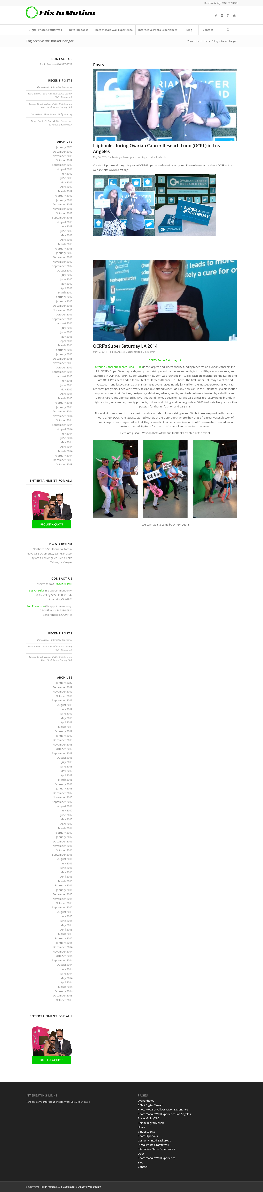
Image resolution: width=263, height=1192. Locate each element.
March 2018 (65, 244)
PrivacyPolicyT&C (148, 1118)
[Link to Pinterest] (228, 15)
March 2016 (65, 345)
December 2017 (62, 257)
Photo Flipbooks (148, 1136)
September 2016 (62, 319)
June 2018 (66, 231)
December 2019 (62, 151)
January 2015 (64, 407)
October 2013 (64, 464)
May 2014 (66, 442)
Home (207, 41)
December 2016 (62, 305)
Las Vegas (117, 157)
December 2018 (62, 204)
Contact (142, 1167)
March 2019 (65, 191)
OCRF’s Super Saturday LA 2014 (125, 346)
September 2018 (62, 217)
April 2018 (66, 240)
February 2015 (63, 402)
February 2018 (63, 248)
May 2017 (66, 283)
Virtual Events (146, 1131)
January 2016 (64, 354)
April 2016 (66, 341)
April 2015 (66, 394)
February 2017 (63, 297)
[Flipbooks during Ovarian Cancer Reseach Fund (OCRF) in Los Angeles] (165, 105)
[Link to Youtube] (234, 15)
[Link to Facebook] (216, 15)
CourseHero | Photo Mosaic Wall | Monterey (51, 114)
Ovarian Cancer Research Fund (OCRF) (119, 367)
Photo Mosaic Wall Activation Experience (163, 1109)
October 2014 (64, 420)
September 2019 (62, 165)
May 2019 (66, 182)
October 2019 (64, 160)
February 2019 (63, 195)
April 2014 (66, 447)
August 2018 (64, 222)
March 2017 (65, 292)
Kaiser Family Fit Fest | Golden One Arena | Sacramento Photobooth (51, 123)
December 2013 (62, 460)
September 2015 (62, 372)
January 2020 (64, 147)
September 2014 (62, 425)
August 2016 (64, 323)
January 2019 (64, 200)
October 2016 (64, 314)
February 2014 (63, 455)
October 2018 (64, 213)
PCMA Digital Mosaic (150, 1105)
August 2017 (64, 270)
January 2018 (64, 253)
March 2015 (65, 398)
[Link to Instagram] (222, 15)
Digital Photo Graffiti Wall (153, 1145)
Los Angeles (129, 157)
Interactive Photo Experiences (156, 1149)
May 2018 (66, 235)
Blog (215, 41)
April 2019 (66, 187)
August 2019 (64, 169)
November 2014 (62, 416)
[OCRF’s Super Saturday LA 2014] (165, 300)
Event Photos (146, 1100)
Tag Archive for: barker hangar (50, 41)
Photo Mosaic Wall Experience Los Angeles (164, 1114)
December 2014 (62, 411)
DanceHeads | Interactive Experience (54, 86)
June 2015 (66, 385)
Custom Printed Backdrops (154, 1140)
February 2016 (63, 350)
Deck (141, 1153)
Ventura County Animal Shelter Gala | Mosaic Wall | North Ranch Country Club (50, 105)
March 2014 (65, 451)
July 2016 (67, 328)
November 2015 (62, 363)
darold (162, 157)
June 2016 (66, 332)
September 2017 (62, 266)
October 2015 (64, 367)
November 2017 (62, 261)
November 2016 (62, 310)
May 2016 (66, 336)
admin (151, 351)
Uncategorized (145, 157)
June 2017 (66, 279)
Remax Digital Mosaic (151, 1123)
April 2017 (66, 288)
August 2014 (64, 429)
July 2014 (67, 433)
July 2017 (67, 275)
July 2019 (67, 173)
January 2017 (64, 301)
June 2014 (66, 438)
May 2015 (66, 389)
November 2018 (62, 209)
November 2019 (62, 156)
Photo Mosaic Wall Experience (156, 1158)
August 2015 (64, 376)
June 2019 (66, 178)
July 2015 (67, 380)
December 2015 (62, 358)
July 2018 (67, 226)
